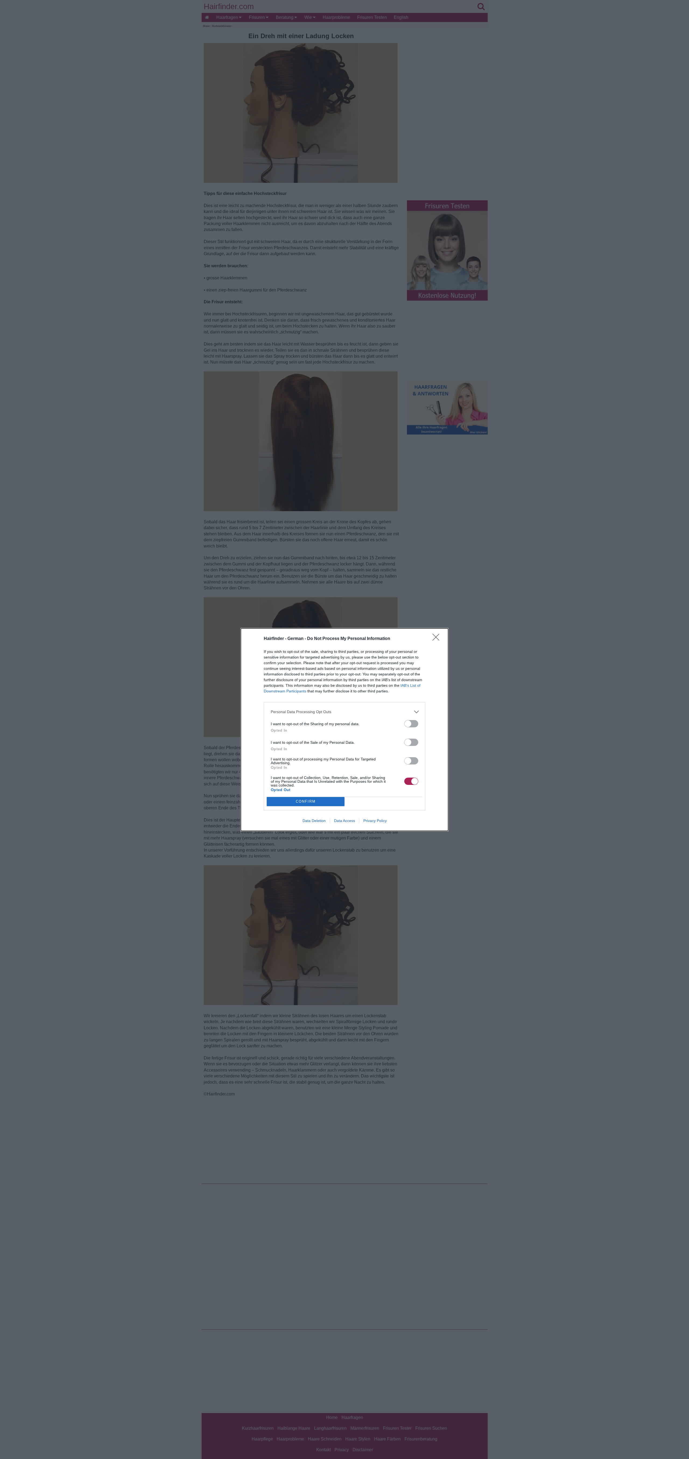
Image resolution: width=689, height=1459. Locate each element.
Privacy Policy (375, 821)
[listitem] (344, 712)
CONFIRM (306, 801)
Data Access (344, 821)
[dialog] (344, 729)
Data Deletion (314, 821)
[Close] (438, 639)
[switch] (411, 723)
